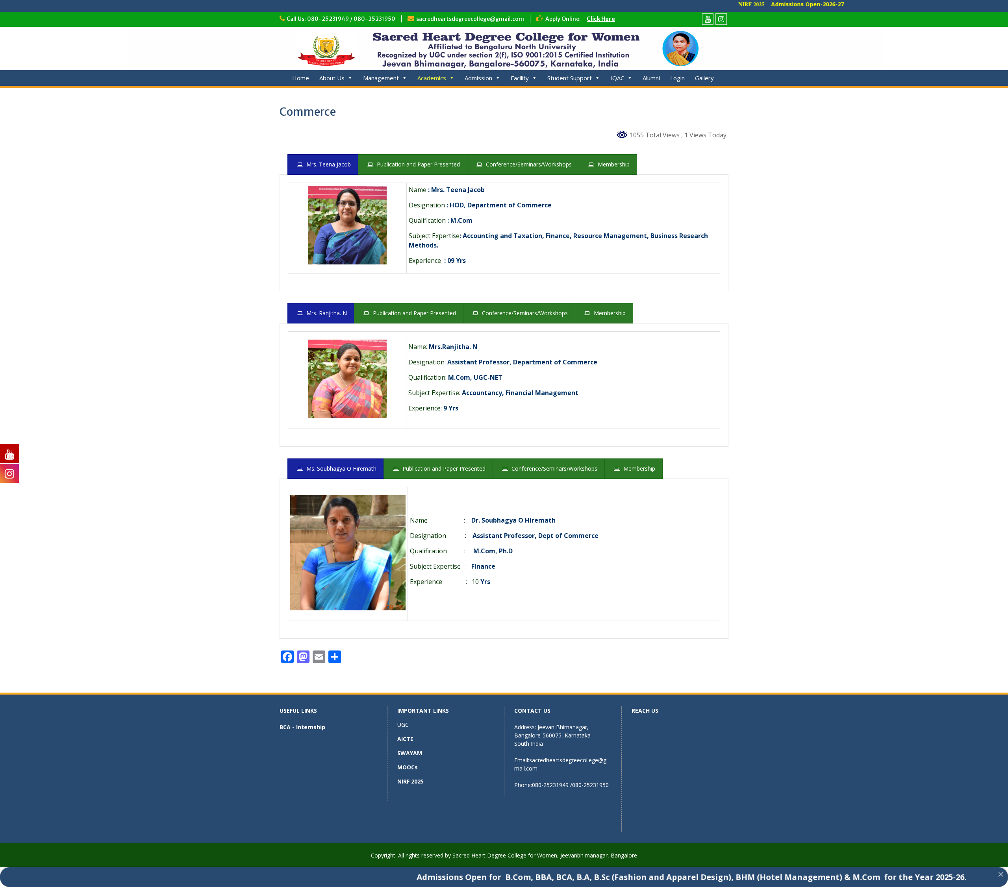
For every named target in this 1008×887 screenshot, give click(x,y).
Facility (520, 78)
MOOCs (407, 767)
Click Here (601, 18)
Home (300, 78)
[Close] (1001, 874)
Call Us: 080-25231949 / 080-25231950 (341, 18)
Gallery (704, 78)
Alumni (651, 78)
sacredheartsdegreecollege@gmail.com (470, 18)
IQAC (617, 78)
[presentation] (322, 164)
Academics (431, 78)
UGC (403, 724)
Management (381, 78)
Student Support (569, 78)
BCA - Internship (302, 727)
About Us (332, 78)
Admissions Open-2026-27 (775, 4)
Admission (478, 78)
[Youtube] (707, 19)
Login (677, 78)
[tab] (322, 164)
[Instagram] (721, 19)
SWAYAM (409, 753)
